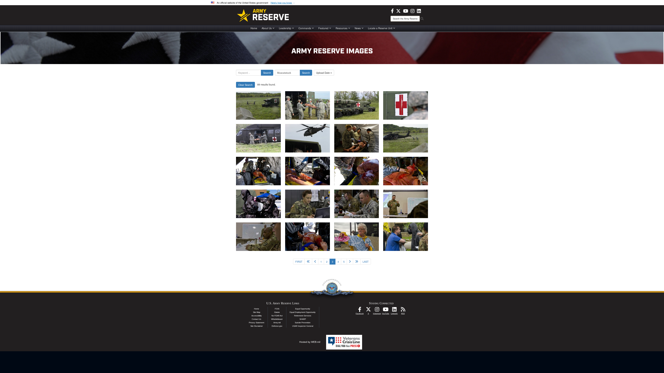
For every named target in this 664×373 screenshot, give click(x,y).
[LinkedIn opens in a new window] (419, 10)
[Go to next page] (350, 262)
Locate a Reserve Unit (380, 28)
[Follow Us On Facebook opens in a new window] (359, 310)
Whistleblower (277, 319)
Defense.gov (277, 326)
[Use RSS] (403, 310)
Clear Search (245, 85)
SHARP (302, 319)
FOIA (277, 309)
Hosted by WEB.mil (309, 342)
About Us (267, 28)
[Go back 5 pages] (308, 262)
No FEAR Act (277, 316)
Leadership (285, 28)
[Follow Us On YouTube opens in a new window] (385, 310)
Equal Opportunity (302, 309)
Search (267, 72)
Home (254, 28)
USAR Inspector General (302, 326)
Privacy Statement (256, 323)
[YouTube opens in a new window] (405, 10)
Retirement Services (302, 316)
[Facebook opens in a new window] (392, 10)
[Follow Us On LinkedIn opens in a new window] (394, 310)
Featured (323, 28)
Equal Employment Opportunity (303, 312)
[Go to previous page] (315, 262)
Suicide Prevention (302, 323)
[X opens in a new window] (398, 10)
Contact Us (256, 319)
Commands (304, 28)
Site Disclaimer (256, 326)
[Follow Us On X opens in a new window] (368, 310)
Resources (341, 28)
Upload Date (323, 72)
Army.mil (276, 323)
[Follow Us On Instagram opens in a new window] (377, 310)
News (358, 28)
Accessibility (256, 316)
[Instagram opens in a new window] (412, 10)
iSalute (277, 312)
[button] (283, 3)
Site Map (256, 312)
